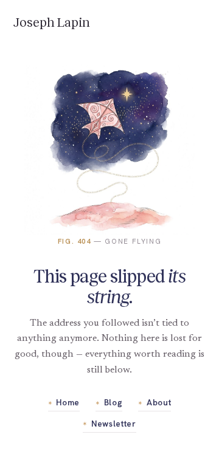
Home (64, 402)
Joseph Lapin (51, 22)
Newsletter (109, 423)
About (154, 402)
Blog (109, 402)
